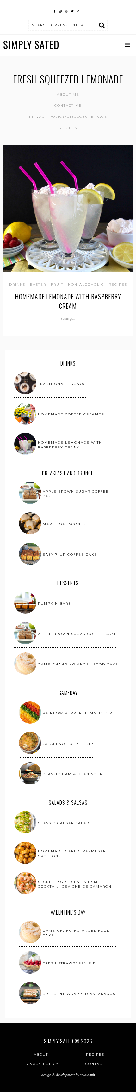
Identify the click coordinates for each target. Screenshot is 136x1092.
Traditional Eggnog (62, 384)
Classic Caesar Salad (64, 823)
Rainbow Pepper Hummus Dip (77, 713)
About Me (68, 94)
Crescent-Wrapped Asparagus (79, 994)
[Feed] (78, 10)
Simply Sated (31, 44)
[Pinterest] (66, 10)
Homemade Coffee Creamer (71, 414)
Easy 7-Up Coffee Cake (70, 555)
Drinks (17, 284)
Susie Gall (68, 318)
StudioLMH (87, 1075)
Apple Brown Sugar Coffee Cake (77, 634)
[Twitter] (72, 10)
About (41, 1054)
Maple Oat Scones (64, 524)
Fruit (57, 284)
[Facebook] (55, 10)
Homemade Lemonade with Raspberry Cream (68, 301)
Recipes (68, 128)
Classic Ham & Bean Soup (73, 774)
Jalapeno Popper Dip (68, 744)
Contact (95, 1064)
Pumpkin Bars (54, 603)
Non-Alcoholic (86, 284)
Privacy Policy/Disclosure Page (68, 117)
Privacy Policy (41, 1064)
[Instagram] (60, 10)
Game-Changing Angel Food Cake (78, 664)
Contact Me (68, 105)
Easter (38, 284)
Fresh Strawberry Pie (69, 963)
